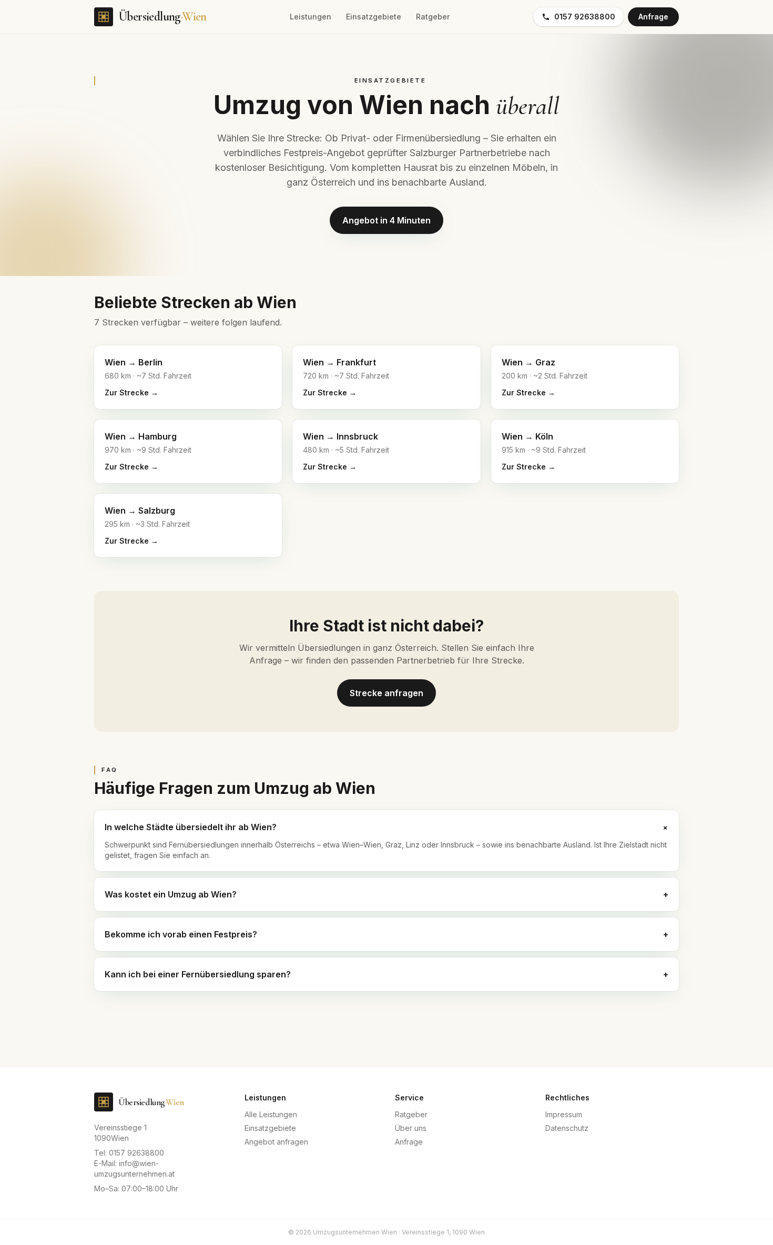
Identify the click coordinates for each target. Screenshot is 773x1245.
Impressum (563, 1114)
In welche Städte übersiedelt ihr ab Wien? (386, 827)
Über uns (410, 1128)
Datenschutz (566, 1128)
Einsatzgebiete (373, 16)
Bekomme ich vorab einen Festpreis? (386, 934)
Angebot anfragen (276, 1141)
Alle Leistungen (271, 1114)
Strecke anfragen (386, 693)
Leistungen (310, 16)
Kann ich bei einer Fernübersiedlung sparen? (386, 974)
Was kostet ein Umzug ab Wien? (386, 894)
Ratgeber (433, 16)
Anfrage (653, 16)
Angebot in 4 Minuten (386, 220)
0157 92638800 (584, 16)
